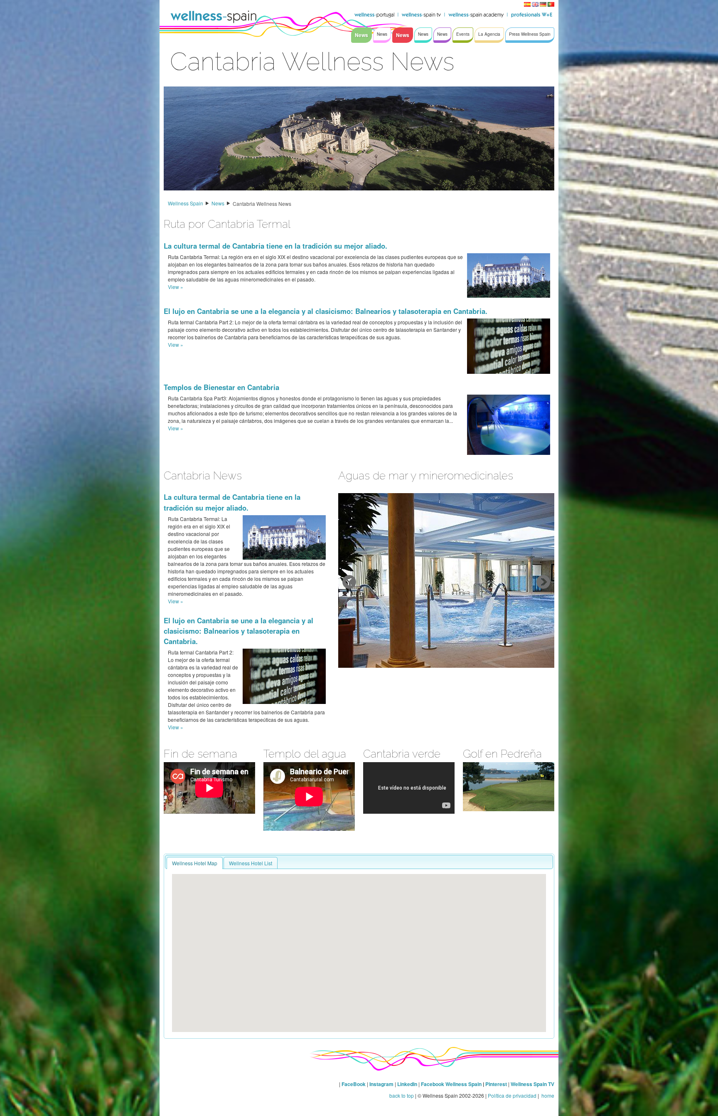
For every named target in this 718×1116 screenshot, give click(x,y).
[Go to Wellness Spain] (213, 16)
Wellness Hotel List (250, 863)
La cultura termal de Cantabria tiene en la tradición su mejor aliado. (275, 246)
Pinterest (496, 1084)
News (217, 203)
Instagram (381, 1084)
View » (175, 286)
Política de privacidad (512, 1095)
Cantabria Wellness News (262, 203)
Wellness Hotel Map (194, 863)
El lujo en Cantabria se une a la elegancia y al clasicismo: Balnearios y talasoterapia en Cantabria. (325, 311)
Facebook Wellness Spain (451, 1084)
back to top (401, 1095)
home (547, 1095)
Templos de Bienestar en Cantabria (221, 387)
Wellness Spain (185, 203)
